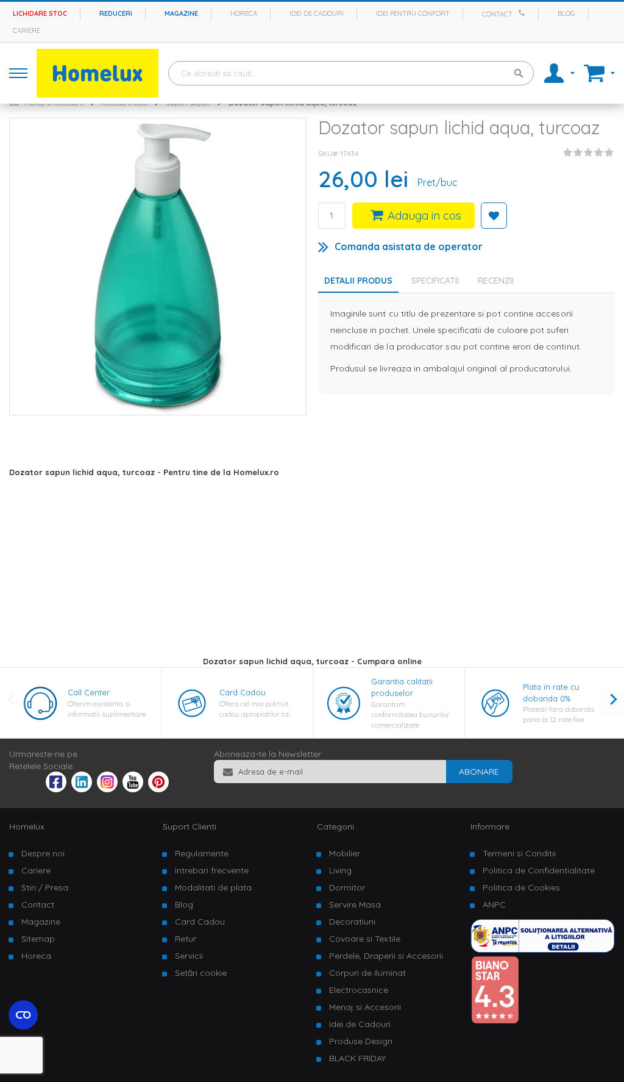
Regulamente (202, 853)
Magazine (181, 13)
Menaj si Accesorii (365, 1006)
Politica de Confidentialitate (539, 870)
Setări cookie (201, 972)
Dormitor (347, 887)
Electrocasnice (358, 989)
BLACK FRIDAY (357, 1058)
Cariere (26, 30)
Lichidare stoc (40, 13)
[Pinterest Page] (158, 789)
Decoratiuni (352, 921)
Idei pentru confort (413, 13)
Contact (497, 14)
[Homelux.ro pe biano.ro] (494, 1021)
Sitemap (38, 938)
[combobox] (351, 73)
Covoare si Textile (364, 938)
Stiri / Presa (44, 887)
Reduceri (115, 13)
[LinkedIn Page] (81, 789)
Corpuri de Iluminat (367, 972)
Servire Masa (355, 904)
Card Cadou (242, 692)
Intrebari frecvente (212, 870)
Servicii (189, 955)
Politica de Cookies (521, 887)
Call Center (89, 692)
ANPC (494, 904)
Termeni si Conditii (519, 853)
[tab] (438, 280)
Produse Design (360, 1041)
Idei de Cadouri (360, 1024)
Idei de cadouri (316, 13)
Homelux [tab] (26, 826)
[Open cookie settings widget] (23, 1015)
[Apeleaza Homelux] (523, 13)
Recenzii (496, 280)
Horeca (243, 13)
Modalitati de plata (213, 887)
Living (340, 870)
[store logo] (97, 73)
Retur (185, 938)
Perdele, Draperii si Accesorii (386, 955)
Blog (566, 13)
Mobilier (344, 853)
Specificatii (435, 280)
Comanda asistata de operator (409, 246)
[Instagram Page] (107, 789)
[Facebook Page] (56, 784)
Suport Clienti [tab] (189, 826)
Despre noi (43, 853)
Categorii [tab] (335, 826)
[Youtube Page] (132, 789)
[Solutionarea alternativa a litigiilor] (542, 949)
